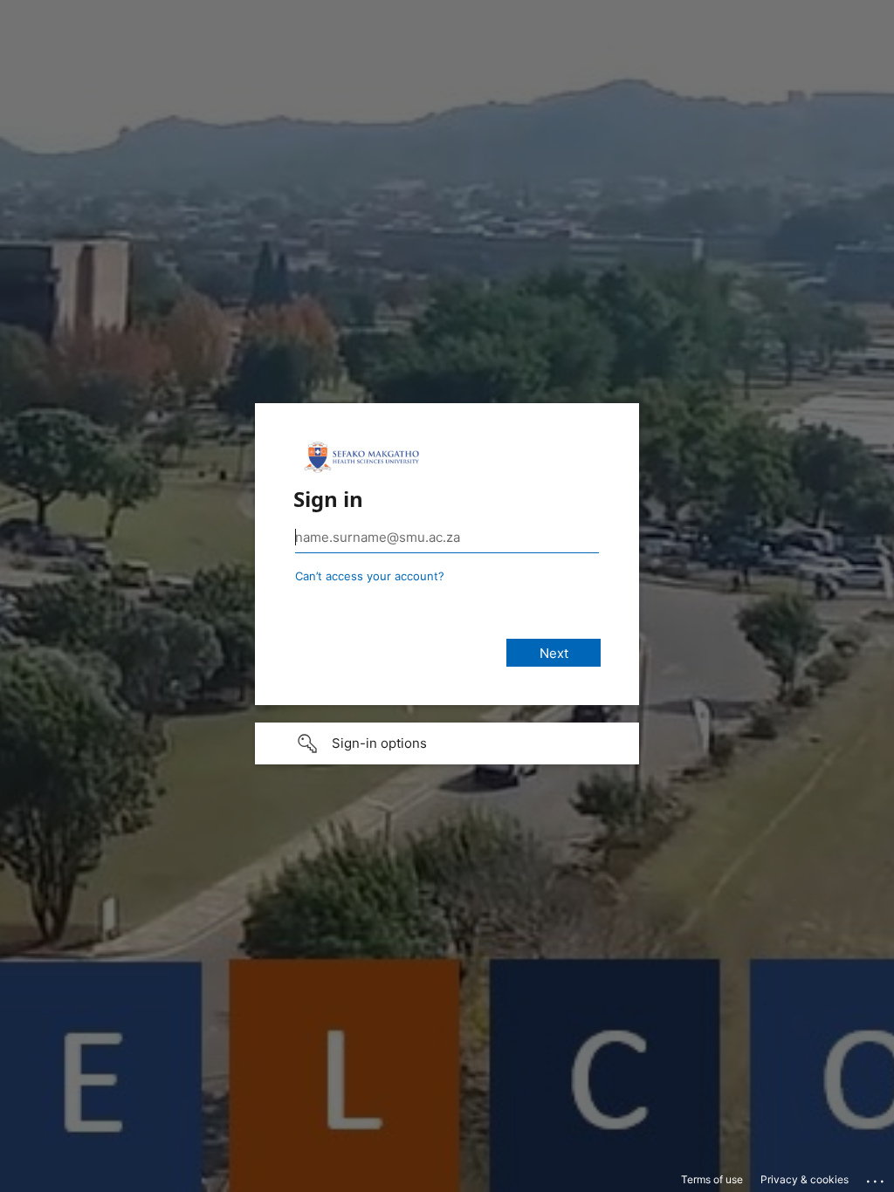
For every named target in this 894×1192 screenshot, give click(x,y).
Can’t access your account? (369, 576)
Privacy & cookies (804, 1179)
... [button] (876, 1177)
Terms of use (712, 1179)
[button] (447, 743)
